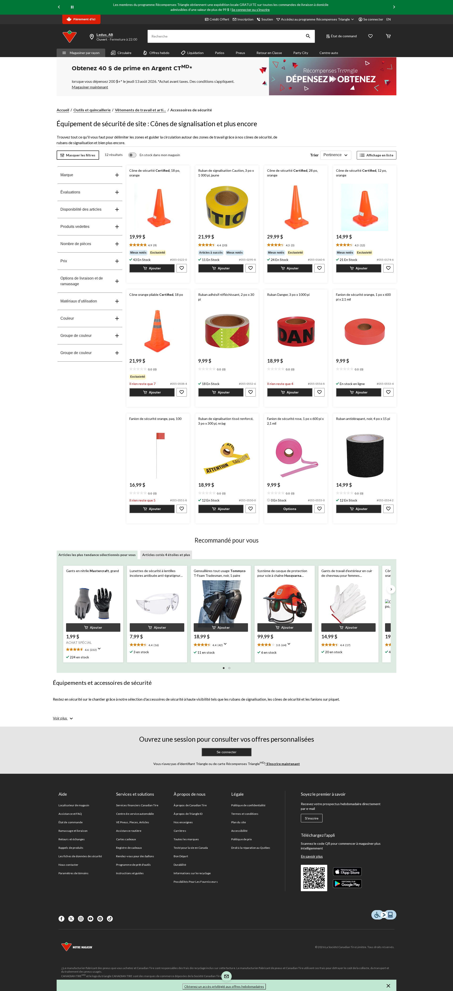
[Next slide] (394, 7)
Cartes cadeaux (126, 839)
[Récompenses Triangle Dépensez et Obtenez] (325, 76)
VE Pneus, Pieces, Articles (132, 822)
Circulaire (124, 53)
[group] (158, 252)
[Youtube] (90, 919)
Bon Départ (181, 856)
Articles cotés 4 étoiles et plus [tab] (166, 555)
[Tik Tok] (110, 919)
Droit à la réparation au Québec (250, 847)
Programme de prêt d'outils (133, 864)
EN (388, 19)
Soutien (267, 19)
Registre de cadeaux (129, 847)
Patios (219, 53)
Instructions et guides (130, 873)
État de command (344, 36)
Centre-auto (328, 53)
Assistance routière (128, 830)
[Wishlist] (370, 36)
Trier (314, 155)
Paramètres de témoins (73, 873)
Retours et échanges (72, 839)
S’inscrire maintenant (283, 764)
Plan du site (238, 822)
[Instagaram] (81, 919)
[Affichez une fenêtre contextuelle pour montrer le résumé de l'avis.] (100, 650)
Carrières (180, 830)
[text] (158, 245)
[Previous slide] (59, 7)
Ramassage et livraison (73, 830)
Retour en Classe (269, 53)
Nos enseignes (183, 822)
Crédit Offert (219, 19)
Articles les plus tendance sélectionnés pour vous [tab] (97, 555)
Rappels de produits (71, 847)
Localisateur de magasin (74, 805)
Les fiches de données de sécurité (80, 856)
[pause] (72, 7)
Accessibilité (239, 830)
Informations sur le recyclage (192, 873)
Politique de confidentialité (248, 805)
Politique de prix (241, 839)
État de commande (71, 822)
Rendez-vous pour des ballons (135, 856)
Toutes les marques (186, 839)
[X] (71, 919)
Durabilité (180, 864)
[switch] (154, 155)
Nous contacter (68, 864)
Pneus (240, 53)
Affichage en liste (379, 155)
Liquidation (195, 53)
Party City (300, 53)
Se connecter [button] (373, 19)
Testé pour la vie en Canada (191, 847)
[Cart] (388, 36)
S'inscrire (312, 818)
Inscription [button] (245, 19)
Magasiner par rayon (85, 53)
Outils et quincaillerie (92, 110)
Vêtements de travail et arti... (140, 110)
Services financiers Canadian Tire (137, 805)
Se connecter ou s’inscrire (250, 10)
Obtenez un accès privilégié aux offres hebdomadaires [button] (224, 986)
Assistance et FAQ (70, 813)
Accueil (63, 110)
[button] (308, 36)
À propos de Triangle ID (188, 813)
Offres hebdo (159, 53)
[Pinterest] (100, 919)
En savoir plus (312, 856)
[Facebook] (61, 919)
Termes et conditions (244, 813)
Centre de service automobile (135, 813)
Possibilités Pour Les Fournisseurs (196, 881)
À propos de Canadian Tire (190, 805)
